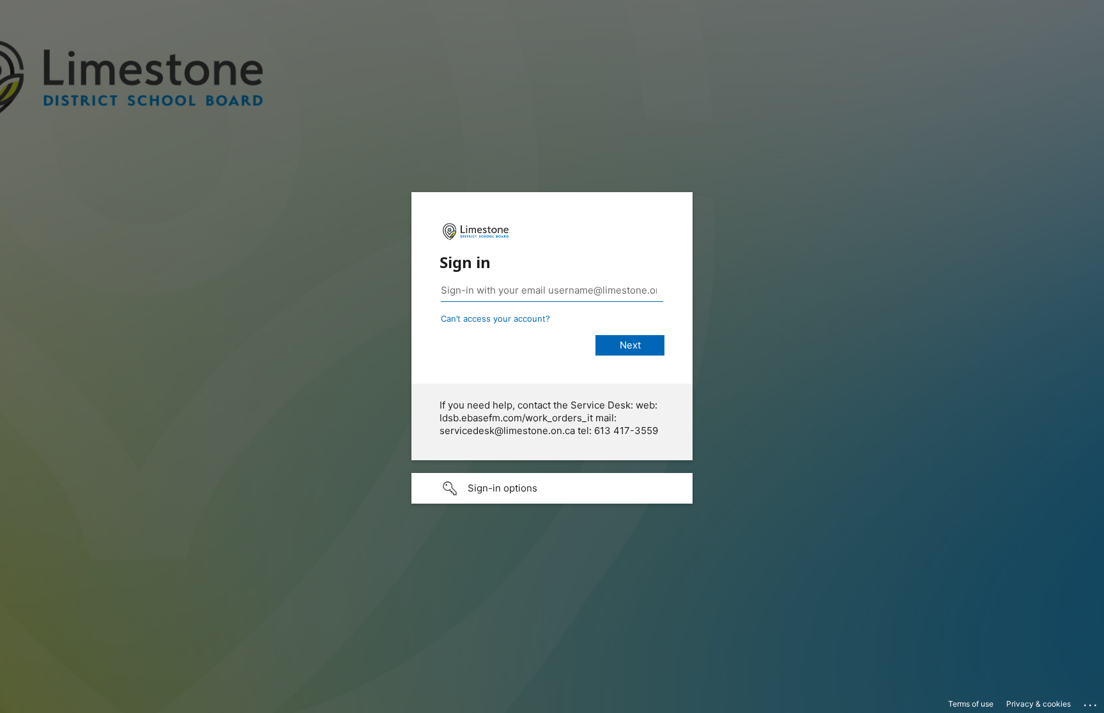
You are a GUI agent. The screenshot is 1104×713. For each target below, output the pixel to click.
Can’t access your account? (495, 318)
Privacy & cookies (1038, 704)
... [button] (1091, 702)
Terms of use (970, 704)
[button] (552, 488)
